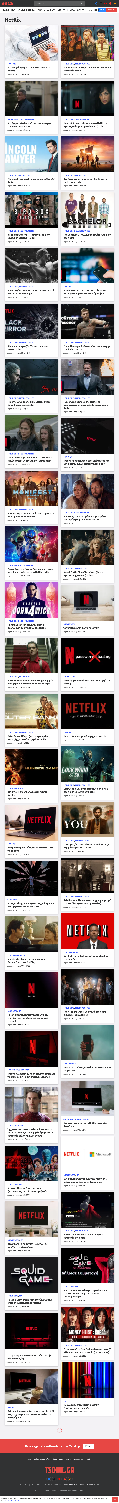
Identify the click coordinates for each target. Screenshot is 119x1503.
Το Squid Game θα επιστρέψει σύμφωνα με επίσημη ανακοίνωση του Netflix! (29, 1301)
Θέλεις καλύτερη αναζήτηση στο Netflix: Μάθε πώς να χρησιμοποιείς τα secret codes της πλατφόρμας (31, 1414)
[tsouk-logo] (7, 3)
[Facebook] (96, 3)
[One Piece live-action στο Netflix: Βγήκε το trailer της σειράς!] (87, 154)
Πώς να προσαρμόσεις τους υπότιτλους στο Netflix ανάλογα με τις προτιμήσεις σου (86, 462)
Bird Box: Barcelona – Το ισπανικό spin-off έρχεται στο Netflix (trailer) (28, 236)
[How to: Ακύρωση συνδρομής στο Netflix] (87, 711)
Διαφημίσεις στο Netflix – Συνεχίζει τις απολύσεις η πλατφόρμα (27, 1245)
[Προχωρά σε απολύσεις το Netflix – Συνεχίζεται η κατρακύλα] (87, 1380)
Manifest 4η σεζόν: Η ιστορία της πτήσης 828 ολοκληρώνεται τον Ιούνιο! (30, 515)
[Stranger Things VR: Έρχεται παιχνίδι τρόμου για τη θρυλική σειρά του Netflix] (31, 878)
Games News (12, 900)
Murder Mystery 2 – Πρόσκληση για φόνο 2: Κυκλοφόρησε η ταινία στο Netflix (85, 518)
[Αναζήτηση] (82, 3)
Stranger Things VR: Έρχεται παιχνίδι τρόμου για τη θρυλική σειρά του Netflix (30, 905)
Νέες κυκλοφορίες (82, 64)
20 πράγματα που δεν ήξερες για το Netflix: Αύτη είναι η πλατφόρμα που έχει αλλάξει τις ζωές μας (30, 1473)
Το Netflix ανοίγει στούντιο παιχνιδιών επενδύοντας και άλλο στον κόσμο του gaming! (27, 1018)
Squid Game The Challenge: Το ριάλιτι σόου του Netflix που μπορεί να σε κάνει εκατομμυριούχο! (85, 1293)
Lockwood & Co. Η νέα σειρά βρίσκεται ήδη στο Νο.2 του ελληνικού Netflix (85, 790)
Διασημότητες (13, 119)
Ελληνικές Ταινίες (83, 231)
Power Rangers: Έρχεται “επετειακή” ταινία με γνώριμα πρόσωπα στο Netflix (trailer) (30, 571)
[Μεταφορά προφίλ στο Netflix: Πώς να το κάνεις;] (31, 43)
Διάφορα (10, 1408)
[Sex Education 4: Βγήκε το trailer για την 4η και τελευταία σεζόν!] (87, 43)
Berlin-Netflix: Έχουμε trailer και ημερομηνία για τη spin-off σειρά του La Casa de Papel (30, 682)
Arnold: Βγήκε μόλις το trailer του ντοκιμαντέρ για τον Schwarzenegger (31, 292)
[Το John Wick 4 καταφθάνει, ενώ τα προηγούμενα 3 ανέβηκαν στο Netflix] (31, 600)
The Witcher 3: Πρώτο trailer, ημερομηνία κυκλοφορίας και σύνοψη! (28, 403)
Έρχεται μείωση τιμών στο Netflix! (81, 627)
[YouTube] (105, 3)
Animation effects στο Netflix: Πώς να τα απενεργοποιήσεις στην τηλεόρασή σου (84, 292)
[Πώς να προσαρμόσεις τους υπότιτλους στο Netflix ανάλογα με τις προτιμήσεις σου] (87, 436)
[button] (100, 10)
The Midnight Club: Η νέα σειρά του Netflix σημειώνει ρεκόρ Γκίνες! (85, 1013)
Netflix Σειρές (68, 64)
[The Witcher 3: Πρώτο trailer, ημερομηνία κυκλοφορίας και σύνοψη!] (31, 377)
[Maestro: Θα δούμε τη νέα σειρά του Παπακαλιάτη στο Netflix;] (31, 934)
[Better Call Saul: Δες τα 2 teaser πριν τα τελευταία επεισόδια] (87, 1210)
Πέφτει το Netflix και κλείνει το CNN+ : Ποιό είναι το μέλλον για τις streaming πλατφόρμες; (86, 1463)
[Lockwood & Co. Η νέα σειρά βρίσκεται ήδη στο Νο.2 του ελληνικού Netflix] (87, 764)
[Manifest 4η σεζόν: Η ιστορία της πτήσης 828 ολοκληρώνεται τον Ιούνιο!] (31, 488)
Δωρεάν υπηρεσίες (82, 1119)
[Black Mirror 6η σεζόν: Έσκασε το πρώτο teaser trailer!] (31, 321)
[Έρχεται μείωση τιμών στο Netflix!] (87, 603)
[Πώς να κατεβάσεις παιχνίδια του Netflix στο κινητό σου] (87, 1042)
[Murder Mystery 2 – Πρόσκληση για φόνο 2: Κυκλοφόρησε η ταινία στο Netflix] (87, 491)
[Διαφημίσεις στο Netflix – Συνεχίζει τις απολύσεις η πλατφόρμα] (31, 1219)
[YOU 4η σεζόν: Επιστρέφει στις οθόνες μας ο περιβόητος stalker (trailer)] (87, 819)
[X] (101, 3)
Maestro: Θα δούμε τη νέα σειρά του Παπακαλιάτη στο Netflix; (26, 961)
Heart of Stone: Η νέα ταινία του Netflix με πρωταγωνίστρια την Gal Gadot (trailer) (85, 125)
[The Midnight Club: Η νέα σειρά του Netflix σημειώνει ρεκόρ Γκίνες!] (87, 987)
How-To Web (68, 287)
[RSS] (114, 3)
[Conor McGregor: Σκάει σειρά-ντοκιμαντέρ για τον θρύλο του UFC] (87, 321)
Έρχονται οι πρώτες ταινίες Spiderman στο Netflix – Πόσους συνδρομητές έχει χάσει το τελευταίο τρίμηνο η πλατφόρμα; (30, 1132)
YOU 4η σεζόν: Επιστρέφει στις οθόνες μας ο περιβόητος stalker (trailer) (86, 846)
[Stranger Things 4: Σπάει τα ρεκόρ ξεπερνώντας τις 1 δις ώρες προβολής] (31, 1163)
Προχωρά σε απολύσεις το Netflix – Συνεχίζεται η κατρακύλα (81, 1406)
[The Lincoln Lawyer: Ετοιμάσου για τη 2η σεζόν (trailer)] (31, 154)
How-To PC (11, 64)
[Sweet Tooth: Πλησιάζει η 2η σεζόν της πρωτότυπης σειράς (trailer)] (87, 547)
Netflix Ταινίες (69, 119)
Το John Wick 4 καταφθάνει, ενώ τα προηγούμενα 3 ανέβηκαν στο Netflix (26, 626)
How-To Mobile (69, 1064)
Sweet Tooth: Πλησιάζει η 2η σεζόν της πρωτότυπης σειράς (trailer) (83, 574)
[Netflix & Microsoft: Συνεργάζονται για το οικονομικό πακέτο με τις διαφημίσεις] (87, 1154)
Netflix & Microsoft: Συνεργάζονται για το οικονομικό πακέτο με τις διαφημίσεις (85, 1180)
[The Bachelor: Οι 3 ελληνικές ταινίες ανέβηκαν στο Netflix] (87, 210)
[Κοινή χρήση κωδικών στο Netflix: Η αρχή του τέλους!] (87, 655)
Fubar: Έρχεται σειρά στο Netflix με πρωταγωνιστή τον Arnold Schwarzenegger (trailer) (86, 405)
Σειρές (25, 955)
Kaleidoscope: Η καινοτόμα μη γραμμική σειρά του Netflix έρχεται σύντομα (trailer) (87, 902)
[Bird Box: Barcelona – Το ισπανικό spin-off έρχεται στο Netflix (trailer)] (31, 210)
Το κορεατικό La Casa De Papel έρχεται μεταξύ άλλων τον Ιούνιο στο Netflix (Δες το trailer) (87, 1351)
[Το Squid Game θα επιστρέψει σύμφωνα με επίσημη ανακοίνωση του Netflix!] (31, 1275)
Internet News (69, 624)
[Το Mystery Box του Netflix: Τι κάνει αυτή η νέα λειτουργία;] (31, 1331)
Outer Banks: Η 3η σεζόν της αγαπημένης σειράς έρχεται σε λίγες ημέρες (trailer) (28, 738)
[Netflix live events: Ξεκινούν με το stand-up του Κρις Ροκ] (87, 931)
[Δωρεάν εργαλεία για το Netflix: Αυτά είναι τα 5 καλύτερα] (87, 1098)
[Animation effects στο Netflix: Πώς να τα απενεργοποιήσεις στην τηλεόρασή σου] (87, 265)
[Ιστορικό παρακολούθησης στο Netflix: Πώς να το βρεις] (31, 823)
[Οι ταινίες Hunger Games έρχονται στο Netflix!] (31, 767)
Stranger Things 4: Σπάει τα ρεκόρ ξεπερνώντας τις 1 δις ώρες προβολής (27, 1190)
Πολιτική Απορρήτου (11, 1500)
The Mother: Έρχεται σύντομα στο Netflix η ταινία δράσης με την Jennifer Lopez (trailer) (30, 459)
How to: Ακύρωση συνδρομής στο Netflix (84, 736)
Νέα (21, 788)
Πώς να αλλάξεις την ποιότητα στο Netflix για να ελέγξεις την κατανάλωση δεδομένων (31, 1075)
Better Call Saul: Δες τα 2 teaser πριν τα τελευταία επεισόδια (83, 1236)
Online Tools (68, 1119)
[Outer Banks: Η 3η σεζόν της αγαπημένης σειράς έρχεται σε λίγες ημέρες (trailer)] (31, 711)
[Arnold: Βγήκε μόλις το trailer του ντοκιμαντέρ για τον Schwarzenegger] (31, 265)
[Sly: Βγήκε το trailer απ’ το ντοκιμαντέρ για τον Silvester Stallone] (31, 98)
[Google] (110, 3)
